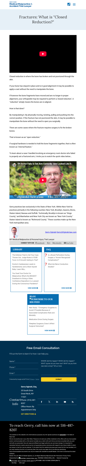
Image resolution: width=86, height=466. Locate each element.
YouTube (69, 243)
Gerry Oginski (50, 232)
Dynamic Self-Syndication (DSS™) (47, 460)
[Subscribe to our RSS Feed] (43, 302)
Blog (33, 296)
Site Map (14, 463)
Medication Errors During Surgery (41, 319)
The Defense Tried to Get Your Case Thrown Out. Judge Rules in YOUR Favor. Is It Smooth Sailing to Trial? (25, 257)
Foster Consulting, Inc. (46, 458)
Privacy (32, 379)
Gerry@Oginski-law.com (66, 232)
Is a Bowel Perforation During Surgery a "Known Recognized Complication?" (58, 257)
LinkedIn (57, 243)
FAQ (48, 249)
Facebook (40, 243)
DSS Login (22, 463)
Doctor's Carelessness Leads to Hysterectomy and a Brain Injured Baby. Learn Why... (24, 266)
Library (17, 249)
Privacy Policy (67, 455)
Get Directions (27, 414)
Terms (37, 379)
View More (32, 288)
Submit (59, 379)
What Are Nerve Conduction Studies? (57, 265)
